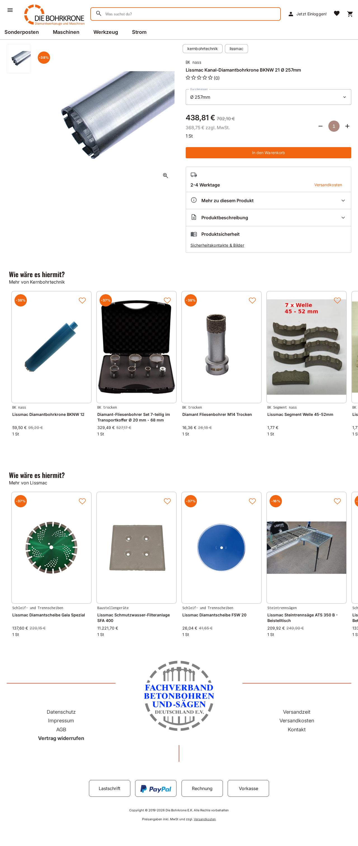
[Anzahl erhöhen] (347, 126)
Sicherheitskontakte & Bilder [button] (217, 245)
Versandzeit (296, 712)
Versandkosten (296, 721)
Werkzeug (105, 32)
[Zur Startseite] (53, 26)
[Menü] (10, 10)
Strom (139, 32)
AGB (61, 729)
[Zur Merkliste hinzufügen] (82, 300)
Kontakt (297, 729)
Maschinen (66, 32)
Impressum (61, 721)
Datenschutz (61, 712)
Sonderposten (21, 32)
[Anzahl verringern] (320, 126)
